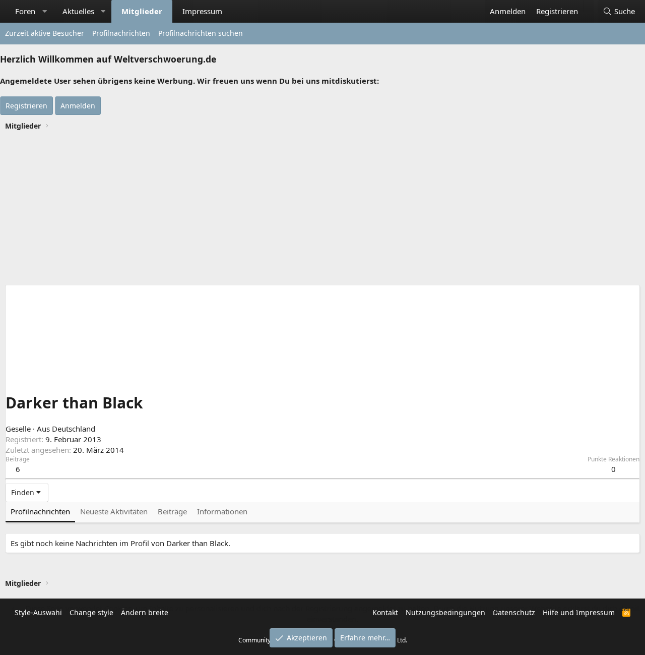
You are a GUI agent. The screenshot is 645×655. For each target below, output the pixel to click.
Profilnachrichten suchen (200, 33)
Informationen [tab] (222, 511)
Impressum (202, 11)
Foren (25, 11)
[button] (44, 11)
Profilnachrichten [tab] (40, 511)
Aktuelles (78, 11)
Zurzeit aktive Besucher (44, 33)
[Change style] (588, 6)
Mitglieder (141, 11)
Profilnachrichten (121, 33)
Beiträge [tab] (172, 511)
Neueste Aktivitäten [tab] (114, 511)
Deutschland (73, 429)
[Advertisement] (322, 209)
